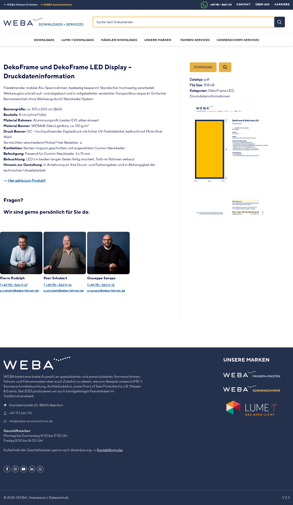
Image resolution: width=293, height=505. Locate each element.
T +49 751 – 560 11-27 (14, 285)
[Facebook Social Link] (6, 469)
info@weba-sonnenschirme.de (31, 421)
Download (203, 67)
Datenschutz (59, 497)
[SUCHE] (279, 22)
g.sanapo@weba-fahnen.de (106, 290)
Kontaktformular (110, 450)
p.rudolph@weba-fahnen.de (19, 290)
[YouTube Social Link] (23, 469)
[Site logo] (43, 21)
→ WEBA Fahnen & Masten (20, 4)
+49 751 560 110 (20, 413)
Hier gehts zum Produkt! (27, 180)
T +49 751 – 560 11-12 (100, 285)
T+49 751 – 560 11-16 (58, 285)
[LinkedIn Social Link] (31, 469)
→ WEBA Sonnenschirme (56, 4)
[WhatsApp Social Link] (40, 469)
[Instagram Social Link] (15, 469)
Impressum (37, 497)
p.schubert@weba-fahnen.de (64, 290)
